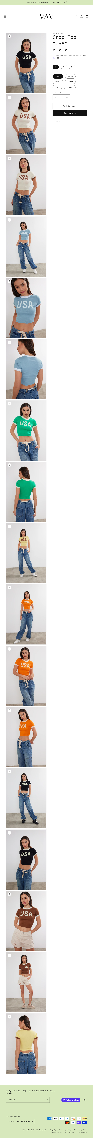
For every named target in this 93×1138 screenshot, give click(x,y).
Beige (70, 76)
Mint (57, 87)
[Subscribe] (47, 1100)
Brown (58, 82)
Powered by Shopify (47, 1130)
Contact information (78, 1132)
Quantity (57, 93)
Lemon (70, 82)
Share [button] (58, 121)
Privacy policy (80, 1130)
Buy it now (70, 113)
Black (58, 76)
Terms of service (58, 1132)
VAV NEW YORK (32, 1130)
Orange (69, 87)
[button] (5, 16)
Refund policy (65, 1130)
